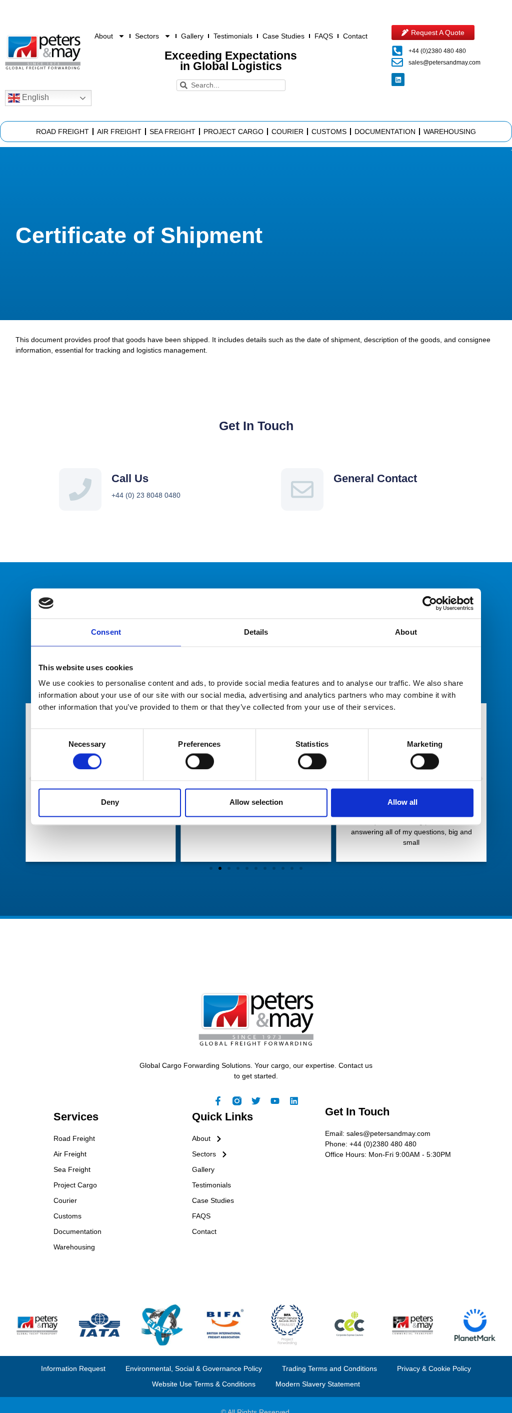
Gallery (192, 36)
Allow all (403, 802)
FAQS (323, 36)
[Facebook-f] (218, 1100)
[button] (211, 868)
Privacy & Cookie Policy (434, 1368)
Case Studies (283, 36)
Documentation (385, 132)
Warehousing (450, 132)
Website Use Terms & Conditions (204, 1384)
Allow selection (256, 802)
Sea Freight (173, 132)
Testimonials (233, 36)
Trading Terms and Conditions (329, 1368)
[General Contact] (302, 489)
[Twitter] (256, 1100)
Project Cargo (234, 132)
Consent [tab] (106, 632)
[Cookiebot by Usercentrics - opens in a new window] (430, 603)
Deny (110, 802)
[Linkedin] (398, 79)
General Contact (375, 478)
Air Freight (119, 132)
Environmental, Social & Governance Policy (194, 1368)
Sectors (147, 36)
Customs (329, 132)
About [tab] (406, 632)
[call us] (80, 489)
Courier (288, 132)
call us (130, 478)
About (103, 36)
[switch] (200, 761)
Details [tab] (256, 632)
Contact (355, 36)
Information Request (73, 1368)
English (34, 97)
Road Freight (62, 132)
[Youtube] (275, 1100)
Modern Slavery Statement (318, 1384)
